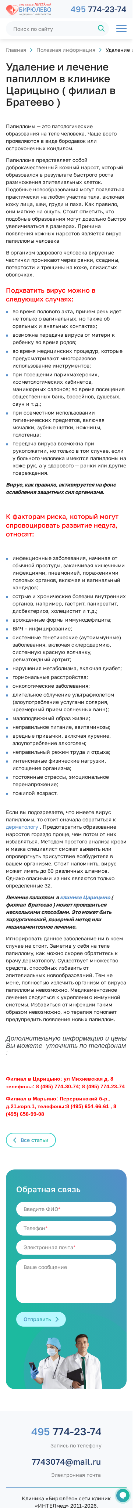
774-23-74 (99, 9)
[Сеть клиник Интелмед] (34, 9)
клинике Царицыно (85, 897)
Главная (16, 50)
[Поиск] (101, 28)
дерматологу (22, 827)
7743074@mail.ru (66, 1462)
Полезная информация (65, 50)
